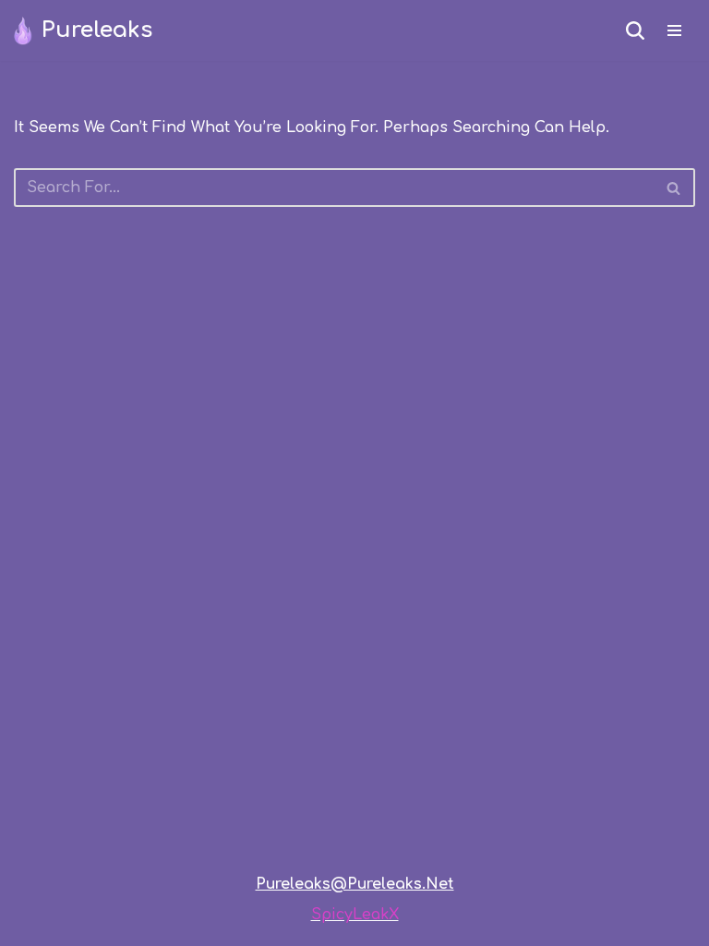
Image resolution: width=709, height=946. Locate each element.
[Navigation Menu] (674, 30)
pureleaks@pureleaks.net (355, 884)
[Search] (635, 30)
